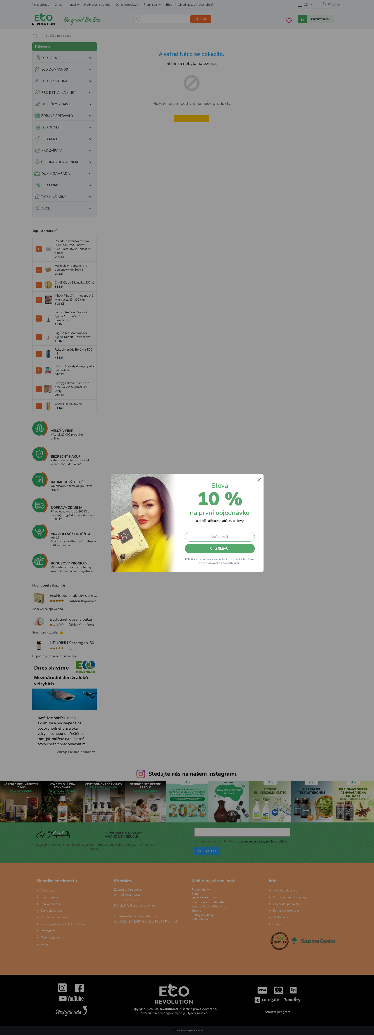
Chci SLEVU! (219, 548)
